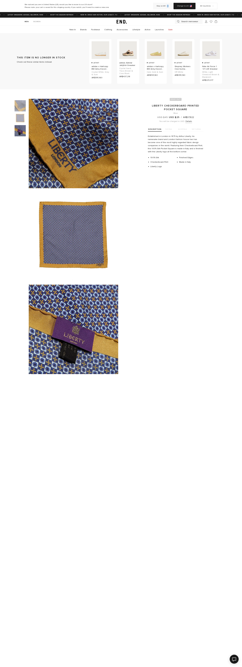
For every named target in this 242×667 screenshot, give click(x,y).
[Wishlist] (211, 21)
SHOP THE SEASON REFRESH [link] (57, 15)
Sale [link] (170, 29)
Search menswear (189, 21)
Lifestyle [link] (136, 29)
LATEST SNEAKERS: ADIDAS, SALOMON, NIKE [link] (20, 15)
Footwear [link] (95, 29)
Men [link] (27, 22)
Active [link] (147, 29)
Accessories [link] (122, 29)
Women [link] (37, 22)
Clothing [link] (108, 29)
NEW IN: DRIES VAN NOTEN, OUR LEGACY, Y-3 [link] (94, 15)
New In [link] (72, 29)
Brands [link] (83, 29)
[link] (121, 21)
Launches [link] (159, 29)
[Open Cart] (216, 21)
